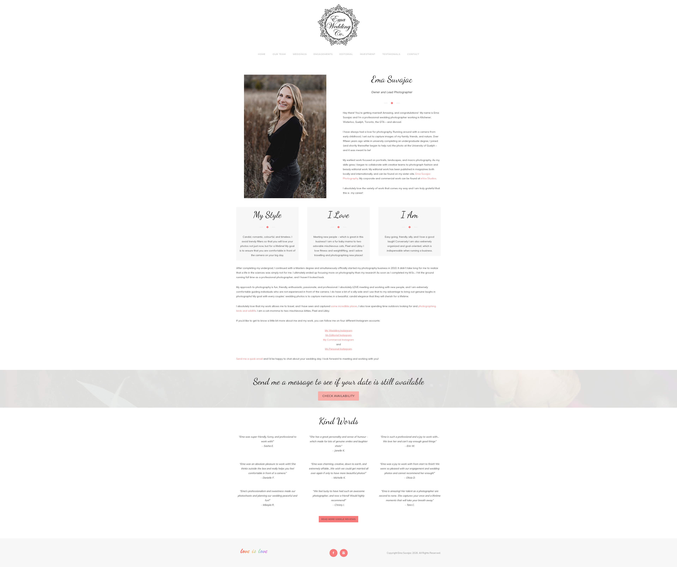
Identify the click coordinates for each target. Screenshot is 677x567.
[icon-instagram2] (344, 553)
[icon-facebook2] (334, 553)
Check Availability (338, 396)
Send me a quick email (249, 358)
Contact (413, 54)
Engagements (323, 54)
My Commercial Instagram (338, 339)
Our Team (279, 54)
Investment (367, 54)
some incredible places (344, 306)
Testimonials (391, 54)
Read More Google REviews (338, 519)
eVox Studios (428, 178)
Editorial (346, 54)
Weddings (300, 54)
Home (262, 54)
